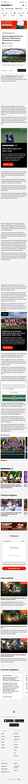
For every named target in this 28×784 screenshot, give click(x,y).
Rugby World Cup (11, 76)
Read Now (7, 347)
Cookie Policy (4, 769)
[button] (26, 8)
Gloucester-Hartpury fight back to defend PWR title (12, 454)
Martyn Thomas (8, 43)
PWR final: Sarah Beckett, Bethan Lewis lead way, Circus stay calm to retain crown (13, 333)
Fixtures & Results (9, 8)
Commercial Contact (16, 767)
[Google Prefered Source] (21, 70)
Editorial (16, 770)
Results (2, 739)
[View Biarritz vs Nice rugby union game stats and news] (13, 15)
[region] (14, 392)
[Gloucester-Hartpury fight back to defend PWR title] (13, 445)
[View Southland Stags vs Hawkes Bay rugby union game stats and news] (4, 15)
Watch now (8, 164)
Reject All (14, 396)
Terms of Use (4, 766)
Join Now (16, 733)
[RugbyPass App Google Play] (19, 721)
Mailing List (16, 739)
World (15, 750)
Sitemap (3, 747)
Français (16, 756)
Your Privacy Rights (14, 392)
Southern (16, 747)
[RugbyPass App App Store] (9, 721)
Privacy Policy (4, 763)
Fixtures (3, 736)
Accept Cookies (14, 399)
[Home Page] (7, 5)
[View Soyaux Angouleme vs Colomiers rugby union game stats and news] (21, 15)
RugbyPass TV (18, 8)
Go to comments (7, 696)
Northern (16, 744)
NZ (14, 753)
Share (11, 70)
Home (2, 733)
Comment (5, 70)
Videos (2, 745)
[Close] (25, 382)
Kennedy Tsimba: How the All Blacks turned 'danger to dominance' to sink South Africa (11, 679)
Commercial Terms (5, 771)
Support (16, 763)
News (2, 8)
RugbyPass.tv (17, 736)
